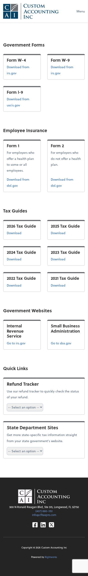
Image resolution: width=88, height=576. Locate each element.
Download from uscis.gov (20, 101)
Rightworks (51, 557)
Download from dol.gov (19, 182)
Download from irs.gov (21, 69)
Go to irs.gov (16, 343)
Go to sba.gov (61, 343)
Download (22, 232)
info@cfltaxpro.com (44, 515)
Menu (80, 11)
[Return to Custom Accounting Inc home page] (31, 11)
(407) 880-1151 (44, 511)
